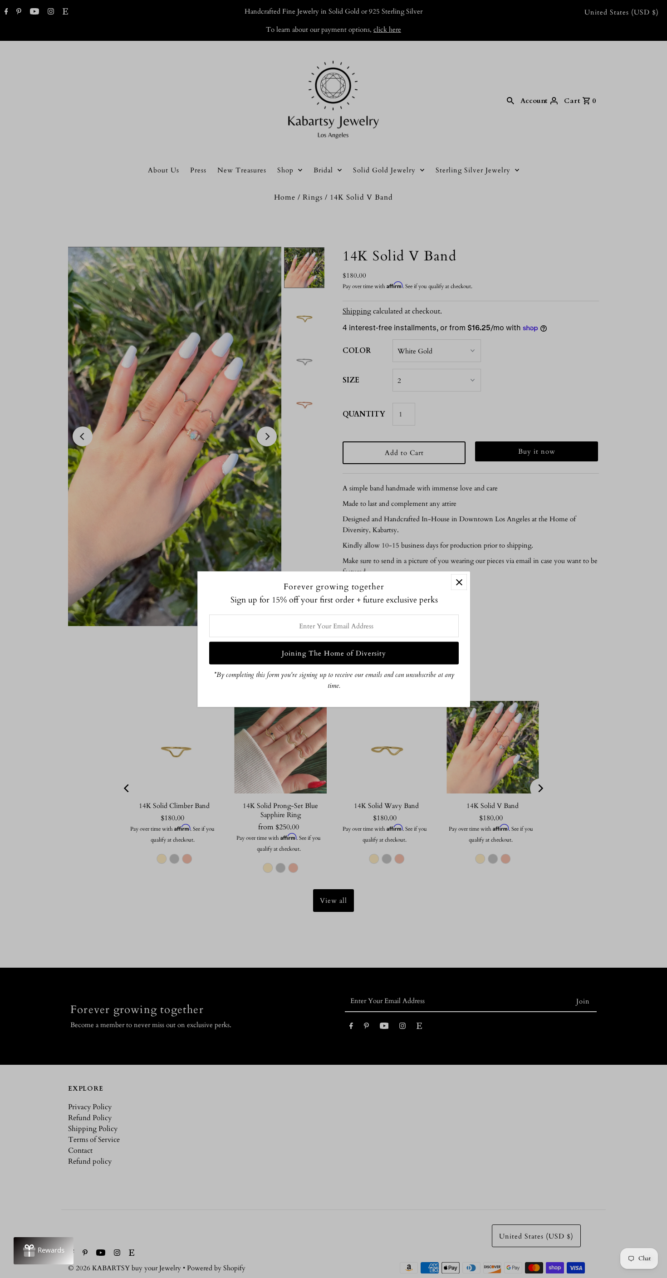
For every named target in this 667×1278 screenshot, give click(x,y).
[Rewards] (44, 1250)
